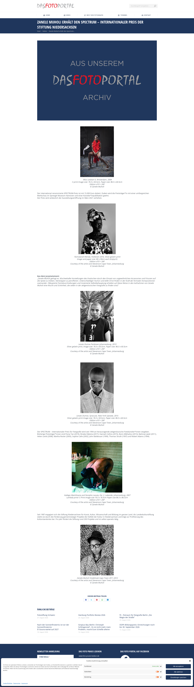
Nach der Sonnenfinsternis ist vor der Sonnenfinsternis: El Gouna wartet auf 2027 (53, 627)
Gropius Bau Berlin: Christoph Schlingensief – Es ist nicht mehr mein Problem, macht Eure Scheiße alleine (94, 627)
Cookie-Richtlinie (7, 683)
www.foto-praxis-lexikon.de (89, 656)
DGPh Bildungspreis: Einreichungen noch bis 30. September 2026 (137, 626)
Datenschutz (16, 683)
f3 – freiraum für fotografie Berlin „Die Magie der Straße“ (136, 616)
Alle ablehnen (178, 672)
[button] (190, 661)
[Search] (155, 6)
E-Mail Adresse (44, 656)
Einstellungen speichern (178, 677)
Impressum (24, 683)
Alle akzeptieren (178, 666)
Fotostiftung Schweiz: (46, 615)
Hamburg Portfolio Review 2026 (91, 615)
